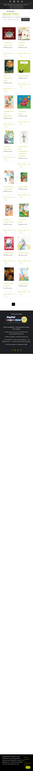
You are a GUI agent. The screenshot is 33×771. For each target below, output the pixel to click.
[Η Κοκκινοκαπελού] (24, 177)
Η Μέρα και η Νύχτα (23, 252)
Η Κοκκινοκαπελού (23, 186)
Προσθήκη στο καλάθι (7, 55)
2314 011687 (19, 6)
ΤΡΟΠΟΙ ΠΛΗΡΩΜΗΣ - (9, 327)
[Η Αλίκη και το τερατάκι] (24, 102)
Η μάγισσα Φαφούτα (9, 252)
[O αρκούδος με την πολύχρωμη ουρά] (9, 33)
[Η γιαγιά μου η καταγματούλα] (9, 137)
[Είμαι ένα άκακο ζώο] (24, 66)
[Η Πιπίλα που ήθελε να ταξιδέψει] (9, 274)
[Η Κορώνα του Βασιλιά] (24, 210)
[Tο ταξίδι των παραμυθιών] (24, 33)
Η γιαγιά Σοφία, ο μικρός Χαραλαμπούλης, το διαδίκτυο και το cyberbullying (23, 151)
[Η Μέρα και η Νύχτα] (24, 243)
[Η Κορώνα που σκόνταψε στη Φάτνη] (9, 210)
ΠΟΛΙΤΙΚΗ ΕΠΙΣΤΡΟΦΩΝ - (23, 327)
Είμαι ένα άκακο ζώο (23, 75)
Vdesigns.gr (28, 341)
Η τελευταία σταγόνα (23, 283)
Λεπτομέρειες (12, 53)
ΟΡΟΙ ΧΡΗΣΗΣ (16, 329)
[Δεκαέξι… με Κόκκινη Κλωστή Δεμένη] (9, 66)
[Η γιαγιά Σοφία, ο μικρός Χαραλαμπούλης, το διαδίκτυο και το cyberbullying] (24, 137)
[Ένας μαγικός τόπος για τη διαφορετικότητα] (9, 102)
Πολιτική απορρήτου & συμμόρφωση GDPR (16, 344)
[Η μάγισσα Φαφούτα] (9, 243)
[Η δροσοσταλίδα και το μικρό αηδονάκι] (9, 177)
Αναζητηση (25, 19)
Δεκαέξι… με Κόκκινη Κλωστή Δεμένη (8, 78)
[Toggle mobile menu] (30, 12)
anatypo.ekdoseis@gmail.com (16, 7)
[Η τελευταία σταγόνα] (24, 274)
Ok (28, 767)
